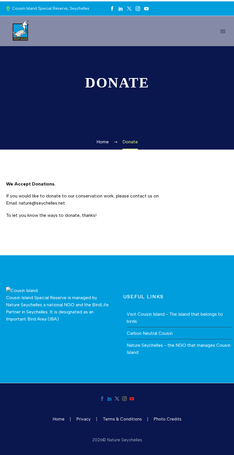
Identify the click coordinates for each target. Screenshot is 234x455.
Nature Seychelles (24, 304)
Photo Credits (167, 419)
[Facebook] (112, 8)
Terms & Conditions (122, 419)
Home (58, 419)
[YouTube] (146, 8)
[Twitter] (129, 8)
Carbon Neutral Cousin (150, 333)
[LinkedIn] (120, 8)
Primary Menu (223, 31)
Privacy (83, 419)
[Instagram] (138, 8)
